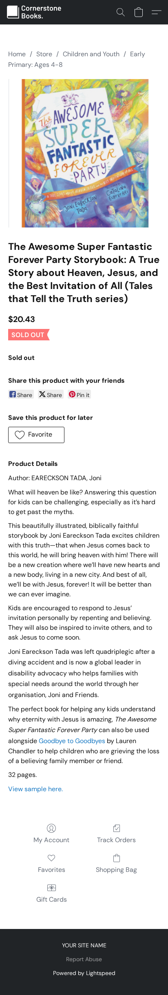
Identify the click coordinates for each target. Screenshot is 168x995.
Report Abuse (84, 959)
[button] (36, 12)
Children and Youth (91, 54)
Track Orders (116, 840)
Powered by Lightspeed (84, 973)
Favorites (51, 869)
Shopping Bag (116, 869)
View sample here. (35, 789)
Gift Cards (51, 899)
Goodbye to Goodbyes (72, 741)
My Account (51, 840)
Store (44, 54)
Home (17, 54)
